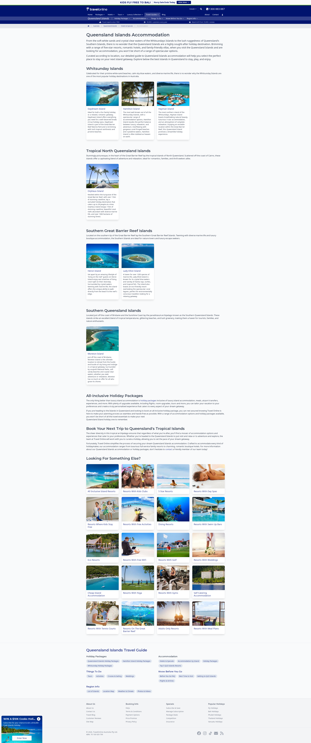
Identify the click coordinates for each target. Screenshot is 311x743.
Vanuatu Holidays (215, 721)
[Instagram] (205, 733)
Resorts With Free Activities (137, 524)
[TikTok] (210, 733)
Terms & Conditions (134, 711)
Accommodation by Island (188, 661)
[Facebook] (199, 733)
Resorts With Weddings (206, 559)
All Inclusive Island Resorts (101, 491)
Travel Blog (90, 715)
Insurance (170, 721)
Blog (163, 14)
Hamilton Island (131, 108)
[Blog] (222, 733)
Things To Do (156, 18)
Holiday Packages (121, 18)
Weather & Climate (126, 691)
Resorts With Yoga (132, 592)
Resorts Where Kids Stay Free (100, 526)
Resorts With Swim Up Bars (208, 524)
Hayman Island (166, 108)
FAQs (128, 708)
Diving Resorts (165, 524)
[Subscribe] (216, 733)
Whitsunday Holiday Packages (100, 666)
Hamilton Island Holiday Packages (136, 661)
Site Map (89, 721)
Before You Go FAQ (167, 676)
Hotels (110, 14)
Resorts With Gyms (168, 592)
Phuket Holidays (214, 715)
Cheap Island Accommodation (96, 594)
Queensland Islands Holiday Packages (103, 661)
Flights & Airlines (167, 681)
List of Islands (93, 691)
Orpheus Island (96, 191)
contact (168, 449)
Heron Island (94, 270)
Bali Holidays (213, 711)
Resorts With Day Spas (205, 491)
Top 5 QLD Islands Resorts (170, 666)
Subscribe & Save (173, 708)
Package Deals (172, 715)
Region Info (191, 18)
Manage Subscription (175, 711)
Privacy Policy (131, 721)
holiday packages (148, 400)
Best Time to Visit (186, 676)
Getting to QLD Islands (206, 676)
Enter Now (22, 738)
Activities (100, 676)
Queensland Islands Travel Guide (116, 650)
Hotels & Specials (167, 661)
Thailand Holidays (215, 718)
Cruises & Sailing (115, 676)
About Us (90, 708)
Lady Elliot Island (132, 270)
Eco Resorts (94, 559)
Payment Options (133, 715)
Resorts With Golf (167, 559)
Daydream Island (96, 108)
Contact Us (90, 711)
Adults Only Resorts (168, 628)
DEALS (182, 2)
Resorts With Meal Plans (206, 628)
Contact (215, 14)
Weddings (130, 676)
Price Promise (131, 718)
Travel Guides (151, 14)
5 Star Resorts (165, 491)
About (207, 14)
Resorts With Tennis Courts (102, 628)
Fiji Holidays (213, 708)
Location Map (108, 691)
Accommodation (139, 18)
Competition (171, 718)
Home (90, 14)
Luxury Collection (134, 14)
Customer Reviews (93, 718)
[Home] (96, 9)
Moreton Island (96, 353)
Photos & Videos (144, 691)
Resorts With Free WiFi (134, 559)
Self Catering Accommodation (202, 594)
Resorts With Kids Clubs (135, 491)
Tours (120, 14)
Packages (99, 14)
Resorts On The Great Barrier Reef (134, 630)
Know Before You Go (174, 18)
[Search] (201, 9)
